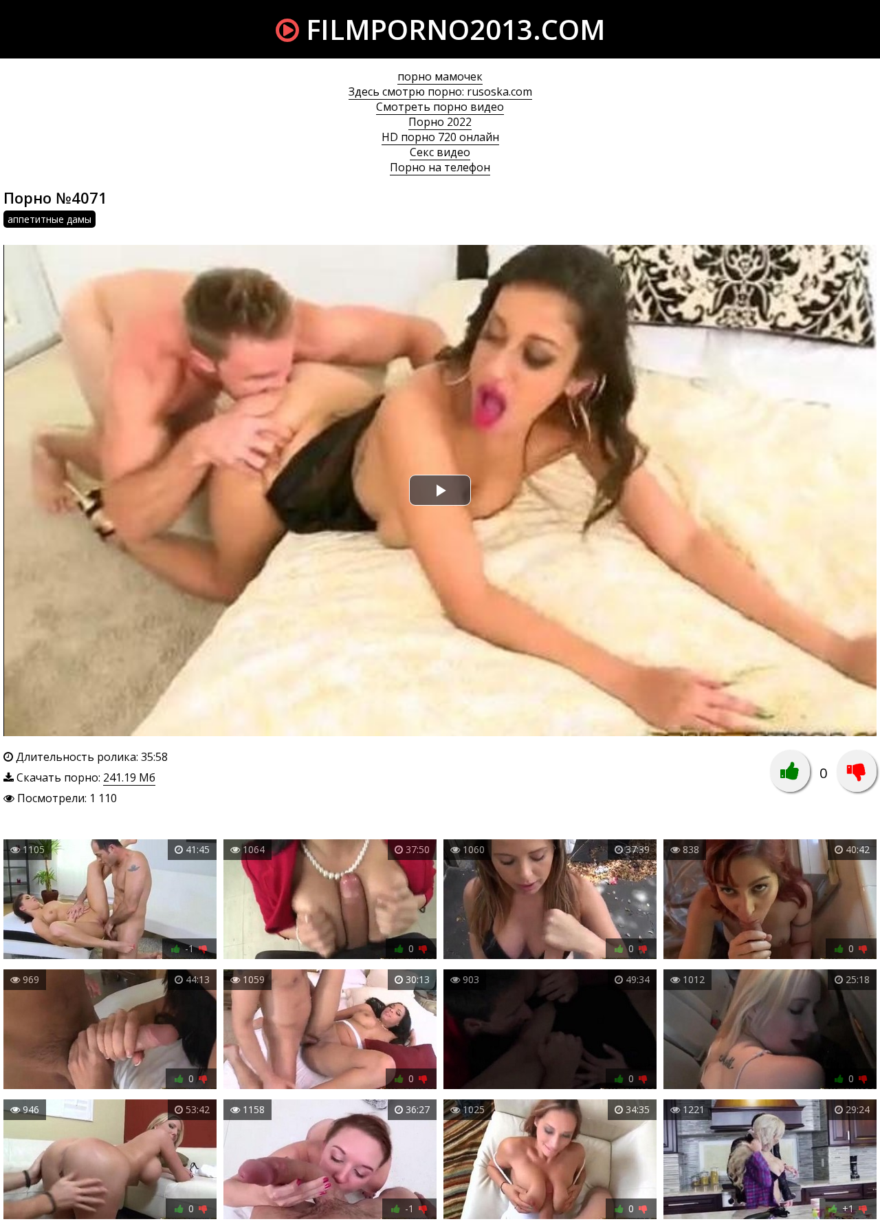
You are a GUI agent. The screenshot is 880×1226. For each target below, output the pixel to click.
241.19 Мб (129, 777)
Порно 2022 (440, 121)
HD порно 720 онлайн (440, 136)
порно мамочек (440, 76)
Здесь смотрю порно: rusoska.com (440, 91)
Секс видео (440, 152)
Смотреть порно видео (440, 106)
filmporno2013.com (452, 29)
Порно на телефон (440, 167)
